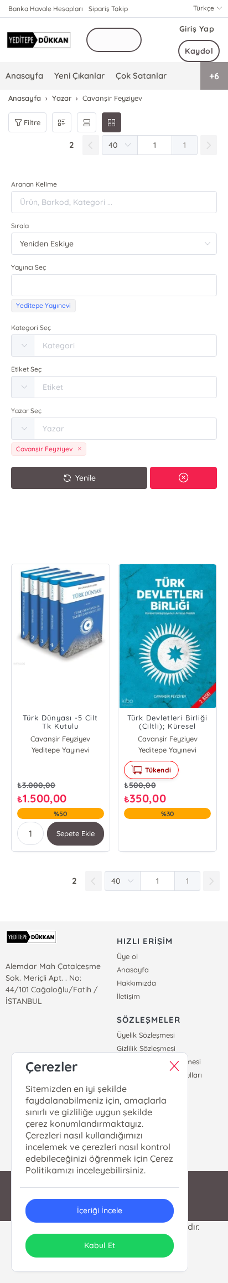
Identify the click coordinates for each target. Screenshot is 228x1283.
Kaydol (199, 51)
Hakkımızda (136, 982)
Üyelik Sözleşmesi (146, 1034)
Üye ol (127, 956)
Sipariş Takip (108, 8)
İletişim (128, 996)
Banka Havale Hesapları (45, 8)
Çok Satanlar (141, 75)
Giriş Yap (197, 29)
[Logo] (39, 39)
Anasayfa (24, 75)
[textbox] (114, 285)
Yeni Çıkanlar (79, 75)
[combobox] (114, 285)
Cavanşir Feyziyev (60, 738)
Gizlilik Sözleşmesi (146, 1048)
